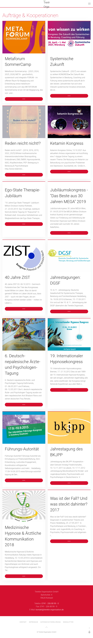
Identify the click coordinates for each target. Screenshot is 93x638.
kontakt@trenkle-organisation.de (50, 609)
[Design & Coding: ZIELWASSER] (89, 632)
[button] (89, 3)
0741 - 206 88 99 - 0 (50, 603)
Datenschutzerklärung (50, 622)
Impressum (33, 622)
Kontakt (23, 622)
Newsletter (68, 622)
